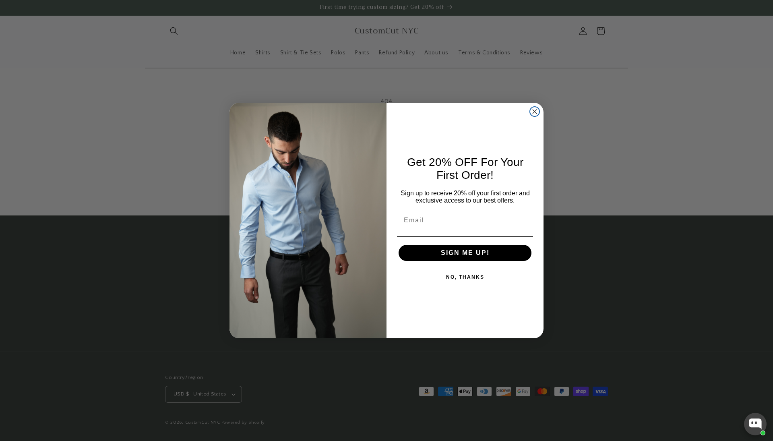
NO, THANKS (465, 277)
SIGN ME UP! (465, 252)
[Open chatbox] (755, 424)
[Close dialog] (534, 111)
